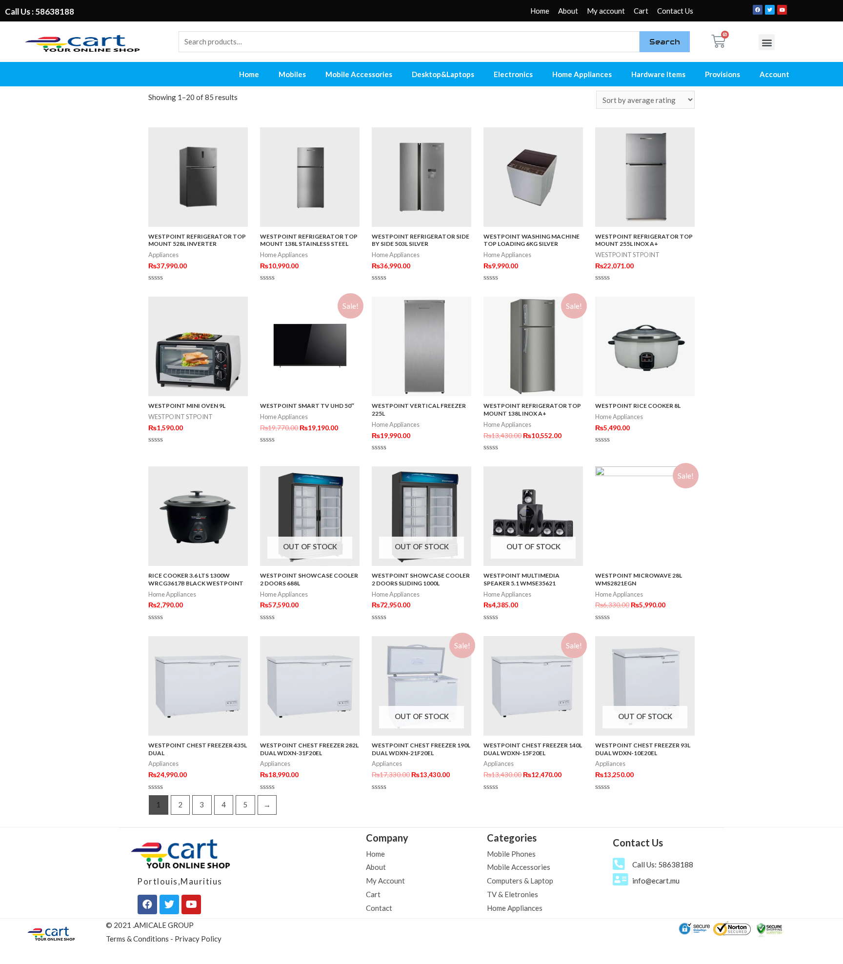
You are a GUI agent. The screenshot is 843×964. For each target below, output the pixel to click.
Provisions (722, 74)
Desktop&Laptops (443, 74)
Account (774, 74)
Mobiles (292, 74)
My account (606, 10)
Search (664, 41)
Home (539, 10)
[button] (767, 42)
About (568, 10)
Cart (641, 10)
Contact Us (675, 10)
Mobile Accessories (358, 74)
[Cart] (718, 41)
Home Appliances (582, 74)
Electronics (513, 74)
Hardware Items (658, 74)
